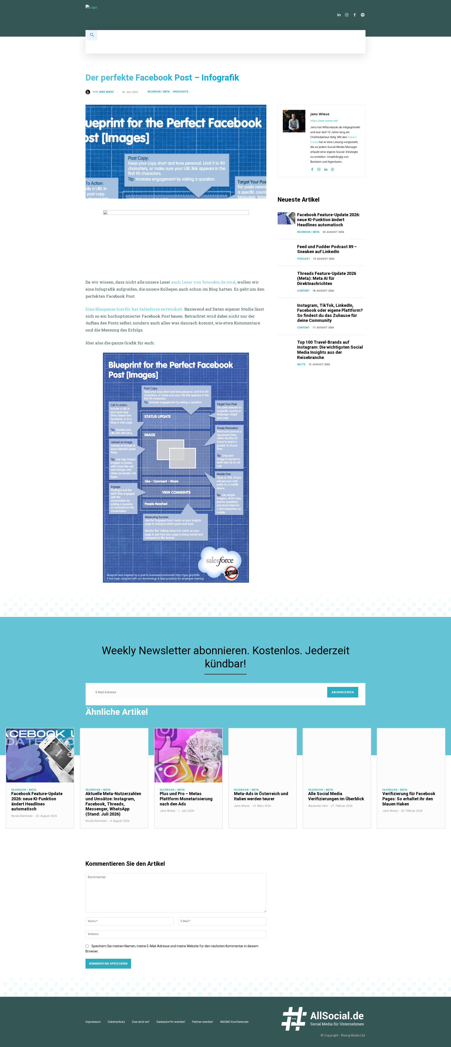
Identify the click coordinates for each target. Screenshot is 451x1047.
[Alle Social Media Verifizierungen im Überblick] (337, 755)
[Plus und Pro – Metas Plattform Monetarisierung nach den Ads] (188, 755)
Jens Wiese (106, 92)
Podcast (303, 258)
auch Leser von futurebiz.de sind (202, 282)
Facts (301, 364)
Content (303, 290)
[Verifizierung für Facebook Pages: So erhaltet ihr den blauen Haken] (411, 755)
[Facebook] (355, 15)
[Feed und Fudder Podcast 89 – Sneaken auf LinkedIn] (286, 250)
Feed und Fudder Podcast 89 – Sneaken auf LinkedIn (327, 249)
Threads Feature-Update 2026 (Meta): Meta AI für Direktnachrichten (326, 278)
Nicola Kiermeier (22, 816)
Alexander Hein (318, 806)
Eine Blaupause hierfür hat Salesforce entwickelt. (134, 309)
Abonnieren (342, 692)
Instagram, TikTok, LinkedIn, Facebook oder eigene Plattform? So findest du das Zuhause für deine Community (330, 313)
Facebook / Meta (159, 91)
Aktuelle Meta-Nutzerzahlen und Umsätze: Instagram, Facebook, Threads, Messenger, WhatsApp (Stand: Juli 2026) (113, 803)
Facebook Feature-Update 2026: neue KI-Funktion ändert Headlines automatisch (328, 219)
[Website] (332, 168)
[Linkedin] (339, 15)
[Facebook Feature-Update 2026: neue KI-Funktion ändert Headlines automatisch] (286, 218)
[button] (92, 35)
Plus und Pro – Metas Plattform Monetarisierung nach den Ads (186, 798)
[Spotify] (362, 15)
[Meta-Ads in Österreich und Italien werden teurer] (262, 755)
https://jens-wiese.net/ (324, 120)
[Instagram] (347, 15)
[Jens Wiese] (89, 92)
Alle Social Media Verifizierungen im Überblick (336, 796)
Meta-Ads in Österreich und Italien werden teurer (261, 796)
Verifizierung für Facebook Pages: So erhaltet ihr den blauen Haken (408, 798)
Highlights (180, 91)
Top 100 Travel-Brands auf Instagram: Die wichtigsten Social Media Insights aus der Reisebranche (330, 350)
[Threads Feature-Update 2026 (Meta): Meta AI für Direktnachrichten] (286, 277)
